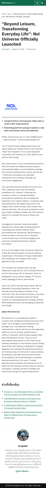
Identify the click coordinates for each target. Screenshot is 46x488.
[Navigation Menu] (37, 3)
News (10, 14)
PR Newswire (31, 49)
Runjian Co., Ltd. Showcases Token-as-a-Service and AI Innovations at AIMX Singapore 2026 (23, 393)
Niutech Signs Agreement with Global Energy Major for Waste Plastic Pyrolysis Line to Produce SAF (23, 415)
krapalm (7, 49)
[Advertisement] (23, 72)
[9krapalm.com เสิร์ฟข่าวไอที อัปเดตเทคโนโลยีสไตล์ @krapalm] (9, 3)
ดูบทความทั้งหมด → (23, 471)
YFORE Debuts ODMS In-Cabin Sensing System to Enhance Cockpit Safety (23, 407)
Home (4, 14)
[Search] (42, 3)
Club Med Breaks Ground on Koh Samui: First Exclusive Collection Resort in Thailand (22, 400)
